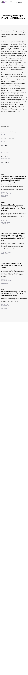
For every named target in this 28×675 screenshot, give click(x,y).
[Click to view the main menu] (26, 2)
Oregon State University (6, 280)
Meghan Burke (4, 251)
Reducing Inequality (5, 158)
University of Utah (5, 305)
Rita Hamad (4, 220)
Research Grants (5, 152)
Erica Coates (4, 192)
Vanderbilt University (6, 252)
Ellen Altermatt (4, 304)
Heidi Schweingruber (6, 132)
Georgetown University (6, 193)
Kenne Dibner (4, 139)
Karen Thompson (5, 279)
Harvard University (5, 222)
